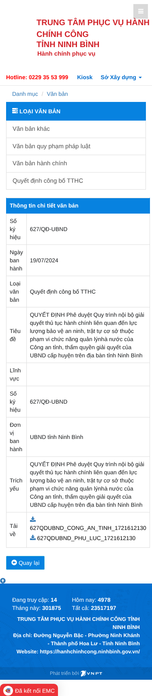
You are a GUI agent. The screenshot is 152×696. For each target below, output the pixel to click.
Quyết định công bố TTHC (48, 180)
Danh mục (25, 94)
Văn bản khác (31, 128)
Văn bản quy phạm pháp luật (51, 146)
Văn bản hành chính (40, 163)
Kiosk (84, 77)
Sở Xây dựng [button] (119, 77)
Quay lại (28, 563)
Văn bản (57, 94)
